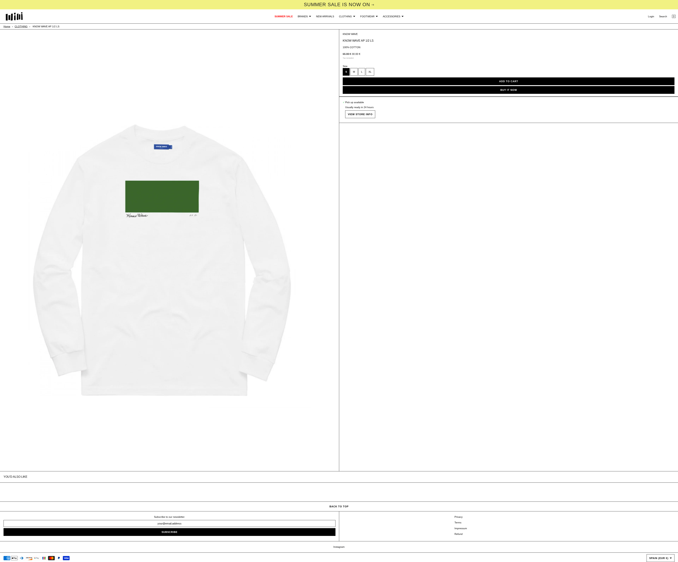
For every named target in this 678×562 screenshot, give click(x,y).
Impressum (460, 528)
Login (651, 16)
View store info (360, 114)
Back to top (339, 506)
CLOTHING (345, 16)
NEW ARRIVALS (325, 16)
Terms (457, 522)
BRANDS (303, 16)
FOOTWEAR (367, 16)
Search (663, 16)
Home (7, 26)
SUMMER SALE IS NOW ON (337, 4)
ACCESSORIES (391, 16)
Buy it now (508, 90)
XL (369, 72)
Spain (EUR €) (658, 558)
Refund (458, 534)
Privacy (458, 516)
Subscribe (169, 532)
